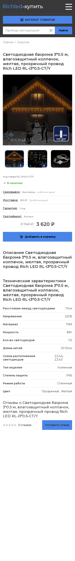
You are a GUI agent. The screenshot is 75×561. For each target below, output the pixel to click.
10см (69, 308)
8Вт (69, 332)
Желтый (66, 391)
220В (68, 316)
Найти (63, 30)
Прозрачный (50, 391)
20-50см (66, 348)
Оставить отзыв (57, 425)
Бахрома (23, 42)
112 (70, 340)
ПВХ (69, 324)
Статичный (64, 383)
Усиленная (64, 367)
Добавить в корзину (40, 236)
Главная (8, 42)
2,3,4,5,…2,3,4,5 (60, 357)
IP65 (69, 375)
